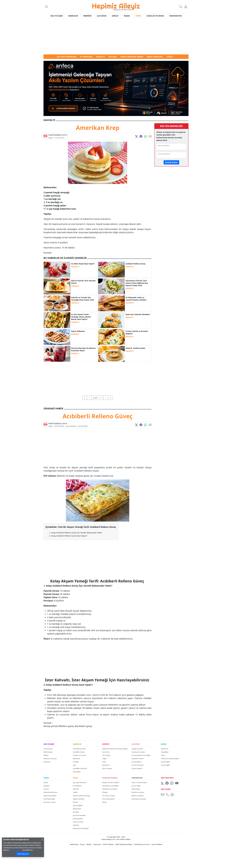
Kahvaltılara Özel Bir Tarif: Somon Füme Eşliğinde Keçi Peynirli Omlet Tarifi (137, 283)
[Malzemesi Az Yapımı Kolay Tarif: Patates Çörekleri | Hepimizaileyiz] (111, 303)
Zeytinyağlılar (78, 805)
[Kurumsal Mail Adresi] (163, 794)
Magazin (47, 786)
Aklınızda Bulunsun (50, 792)
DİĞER (170, 56)
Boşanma (47, 762)
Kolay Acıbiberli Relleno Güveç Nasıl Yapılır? (69, 536)
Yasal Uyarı (97, 844)
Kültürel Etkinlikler (50, 796)
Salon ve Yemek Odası (139, 782)
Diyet (163, 755)
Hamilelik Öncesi (79, 752)
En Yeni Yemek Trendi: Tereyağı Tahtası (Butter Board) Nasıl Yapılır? (81, 316)
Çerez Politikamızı (15, 850)
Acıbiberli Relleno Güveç (135, 264)
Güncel (46, 789)
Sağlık (104, 758)
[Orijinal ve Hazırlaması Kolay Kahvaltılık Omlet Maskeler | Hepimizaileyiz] (111, 286)
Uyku (104, 762)
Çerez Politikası (157, 844)
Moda (104, 802)
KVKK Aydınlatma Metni (123, 844)
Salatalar (76, 825)
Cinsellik (76, 762)
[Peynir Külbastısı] (57, 337)
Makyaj (104, 792)
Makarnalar (77, 809)
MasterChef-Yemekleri (81, 828)
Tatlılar (75, 792)
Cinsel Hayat (48, 749)
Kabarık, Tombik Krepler (135, 348)
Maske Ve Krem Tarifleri (110, 782)
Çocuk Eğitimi (136, 762)
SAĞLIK (115, 16)
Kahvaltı (76, 789)
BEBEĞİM (87, 16)
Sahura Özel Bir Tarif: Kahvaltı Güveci (83, 282)
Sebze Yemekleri (78, 799)
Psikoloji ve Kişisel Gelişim (170, 758)
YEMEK (138, 16)
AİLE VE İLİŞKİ (56, 16)
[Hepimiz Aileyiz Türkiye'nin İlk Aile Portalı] (116, 6)
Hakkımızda (74, 844)
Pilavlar (75, 802)
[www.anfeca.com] (116, 88)
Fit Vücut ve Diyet (108, 796)
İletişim (89, 844)
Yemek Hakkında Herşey (81, 796)
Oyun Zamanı (107, 768)
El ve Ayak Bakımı (108, 799)
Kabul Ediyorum (23, 854)
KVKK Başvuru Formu (142, 844)
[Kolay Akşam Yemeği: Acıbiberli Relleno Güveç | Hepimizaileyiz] (111, 269)
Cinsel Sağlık (165, 765)
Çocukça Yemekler (79, 815)
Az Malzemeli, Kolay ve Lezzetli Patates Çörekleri (136, 298)
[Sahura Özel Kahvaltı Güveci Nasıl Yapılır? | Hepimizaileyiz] (57, 286)
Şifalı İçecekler (78, 819)
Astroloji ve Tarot (50, 802)
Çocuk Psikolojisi (137, 765)
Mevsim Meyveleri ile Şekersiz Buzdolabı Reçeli (83, 349)
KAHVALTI (75, 267)
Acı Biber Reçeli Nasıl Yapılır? (83, 264)
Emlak (46, 782)
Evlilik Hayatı (48, 752)
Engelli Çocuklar (137, 749)
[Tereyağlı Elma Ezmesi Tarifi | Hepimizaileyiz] (57, 303)
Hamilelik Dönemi (79, 749)
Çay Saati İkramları (79, 782)
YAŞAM (127, 16)
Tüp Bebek (76, 772)
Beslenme (76, 758)
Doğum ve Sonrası (79, 755)
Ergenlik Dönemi (138, 758)
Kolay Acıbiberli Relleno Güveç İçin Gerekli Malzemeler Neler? (76, 532)
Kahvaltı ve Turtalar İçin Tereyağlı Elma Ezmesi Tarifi (82, 298)
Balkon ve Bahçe (138, 796)
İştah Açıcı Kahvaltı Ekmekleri (138, 314)
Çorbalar (76, 812)
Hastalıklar (165, 752)
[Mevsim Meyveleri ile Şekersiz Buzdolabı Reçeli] (57, 353)
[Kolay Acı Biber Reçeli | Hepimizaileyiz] (57, 269)
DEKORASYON (175, 16)
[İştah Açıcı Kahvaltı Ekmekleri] (111, 320)
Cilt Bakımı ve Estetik (109, 789)
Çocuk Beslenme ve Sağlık (141, 755)
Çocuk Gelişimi (137, 768)
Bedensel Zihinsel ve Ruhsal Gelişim (115, 749)
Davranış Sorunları (138, 752)
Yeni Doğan (106, 755)
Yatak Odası (136, 789)
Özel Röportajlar (49, 799)
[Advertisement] (116, 36)
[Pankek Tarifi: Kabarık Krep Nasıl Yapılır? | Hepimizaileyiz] (111, 353)
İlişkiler (46, 755)
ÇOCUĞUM (101, 16)
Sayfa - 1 (97, 397)
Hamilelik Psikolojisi (80, 768)
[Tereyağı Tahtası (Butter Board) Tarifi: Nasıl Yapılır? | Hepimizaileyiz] (57, 320)
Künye (82, 844)
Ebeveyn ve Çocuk (50, 758)
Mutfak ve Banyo (138, 792)
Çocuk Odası (136, 786)
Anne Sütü (106, 752)
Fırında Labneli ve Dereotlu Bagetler (137, 332)
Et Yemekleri (77, 786)
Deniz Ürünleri (78, 822)
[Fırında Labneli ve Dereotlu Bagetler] (111, 337)
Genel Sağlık (165, 762)
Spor (74, 765)
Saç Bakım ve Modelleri (110, 786)
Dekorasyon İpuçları (139, 799)
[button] (46, 6)
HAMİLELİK (73, 16)
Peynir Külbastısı (78, 331)
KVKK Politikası (108, 844)
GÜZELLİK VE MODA (155, 16)
